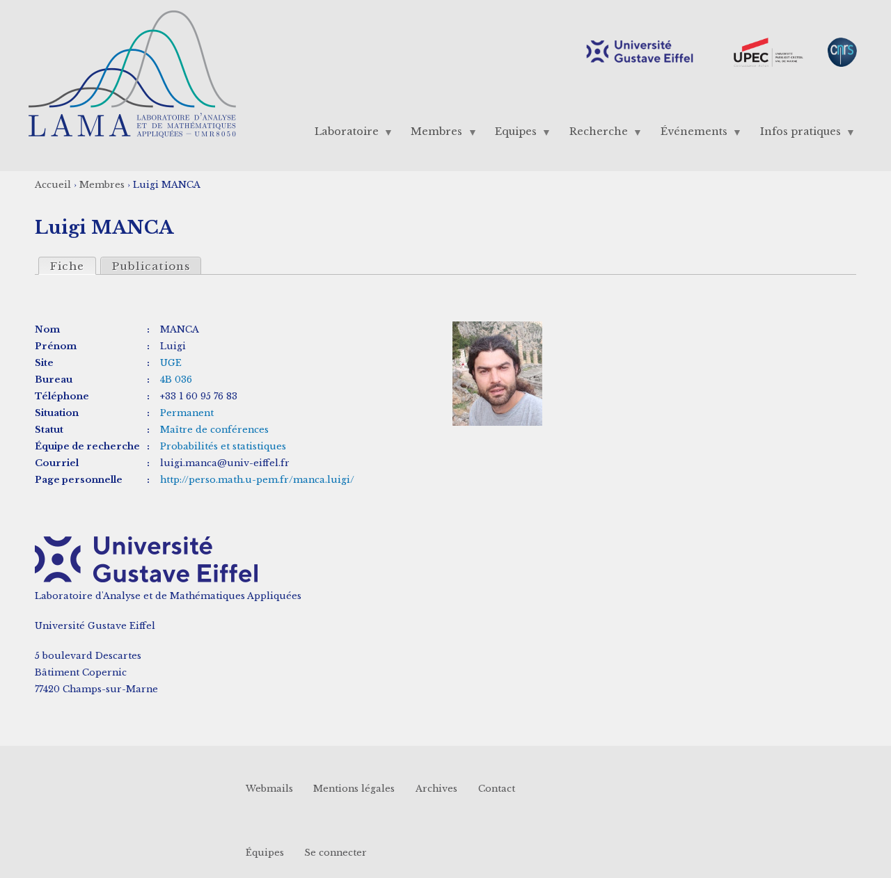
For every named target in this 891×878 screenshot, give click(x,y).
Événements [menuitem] (688, 134)
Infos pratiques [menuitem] (795, 134)
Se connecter (335, 852)
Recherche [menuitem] (594, 134)
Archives (436, 788)
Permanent (187, 413)
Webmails (269, 788)
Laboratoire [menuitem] (341, 134)
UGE (171, 363)
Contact (496, 788)
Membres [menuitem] (431, 134)
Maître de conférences (214, 429)
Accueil (53, 184)
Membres (102, 184)
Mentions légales (354, 788)
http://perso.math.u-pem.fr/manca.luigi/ (257, 479)
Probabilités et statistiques (223, 446)
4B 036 (176, 379)
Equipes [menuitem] (511, 134)
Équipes (265, 852)
